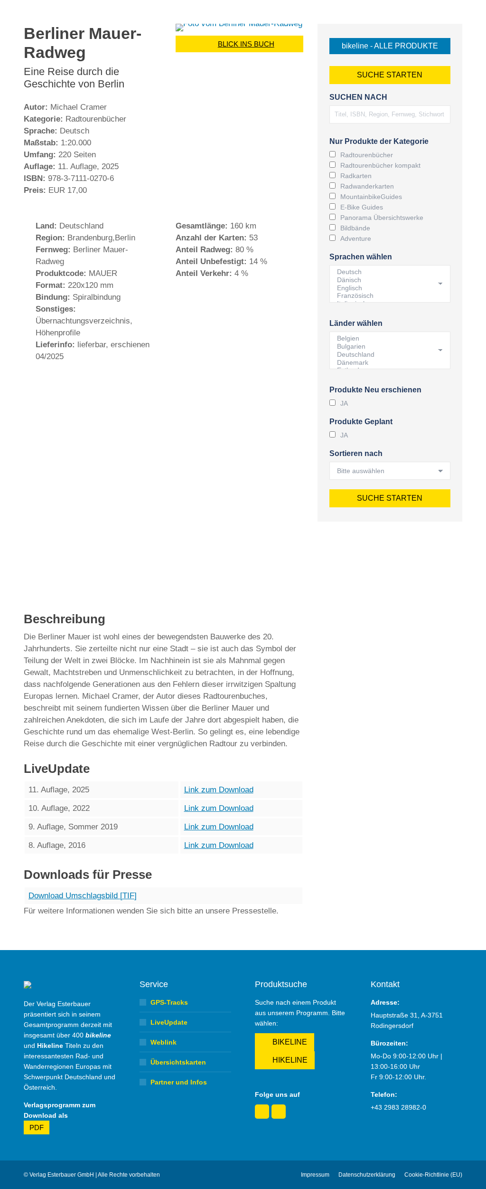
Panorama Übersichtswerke (381, 217)
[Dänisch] (386, 280)
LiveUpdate (168, 1022)
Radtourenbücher (366, 155)
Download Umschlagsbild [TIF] (82, 895)
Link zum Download (218, 789)
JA (344, 403)
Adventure (355, 238)
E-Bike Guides (361, 207)
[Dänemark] (386, 363)
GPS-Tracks (169, 1002)
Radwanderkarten (367, 186)
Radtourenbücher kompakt (380, 165)
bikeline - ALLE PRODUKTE (390, 46)
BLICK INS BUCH (246, 44)
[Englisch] (386, 288)
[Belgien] (386, 338)
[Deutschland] (386, 355)
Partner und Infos (178, 1082)
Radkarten (356, 176)
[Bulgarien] (386, 346)
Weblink (163, 1042)
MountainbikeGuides (371, 196)
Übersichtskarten (178, 1062)
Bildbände (355, 228)
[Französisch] (386, 296)
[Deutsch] (386, 272)
